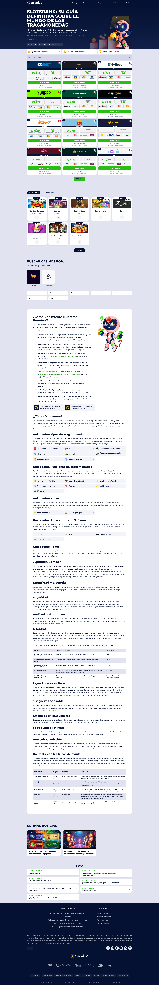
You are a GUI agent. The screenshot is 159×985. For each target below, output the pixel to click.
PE (29, 948)
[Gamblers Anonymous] (101, 965)
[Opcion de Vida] (63, 965)
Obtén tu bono (44, 82)
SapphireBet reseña (79, 86)
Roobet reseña (114, 143)
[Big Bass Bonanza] (37, 209)
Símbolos (67, 917)
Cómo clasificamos (103, 923)
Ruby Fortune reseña (44, 171)
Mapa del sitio (116, 982)
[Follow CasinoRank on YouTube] (121, 948)
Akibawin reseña (44, 143)
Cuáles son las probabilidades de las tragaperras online (67, 920)
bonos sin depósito (67, 356)
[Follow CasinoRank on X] (117, 948)
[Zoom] (37, 233)
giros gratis (55, 356)
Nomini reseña (114, 171)
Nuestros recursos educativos (84, 423)
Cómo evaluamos (103, 920)
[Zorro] (122, 209)
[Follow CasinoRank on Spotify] (126, 948)
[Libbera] (89, 965)
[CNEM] (78, 965)
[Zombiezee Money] (58, 233)
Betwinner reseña (79, 114)
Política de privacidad (103, 917)
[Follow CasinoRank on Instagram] (112, 948)
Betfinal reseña (115, 114)
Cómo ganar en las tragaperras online (67, 923)
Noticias (129, 3)
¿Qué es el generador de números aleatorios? (68, 927)
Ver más (78, 179)
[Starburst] (58, 209)
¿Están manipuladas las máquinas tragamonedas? (67, 913)
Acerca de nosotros (103, 913)
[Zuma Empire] (101, 209)
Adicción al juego (94, 982)
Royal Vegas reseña (79, 143)
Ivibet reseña (115, 86)
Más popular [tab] (35, 193)
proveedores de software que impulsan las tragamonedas (59, 374)
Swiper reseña (44, 114)
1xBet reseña (44, 86)
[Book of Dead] (79, 209)
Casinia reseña (79, 171)
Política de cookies (71, 982)
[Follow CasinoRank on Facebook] (108, 948)
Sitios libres (117, 3)
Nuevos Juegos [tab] (49, 193)
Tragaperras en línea (79, 3)
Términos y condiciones (46, 982)
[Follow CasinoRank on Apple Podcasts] (130, 948)
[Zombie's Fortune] (79, 233)
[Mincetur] (50, 965)
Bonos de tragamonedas (100, 3)
